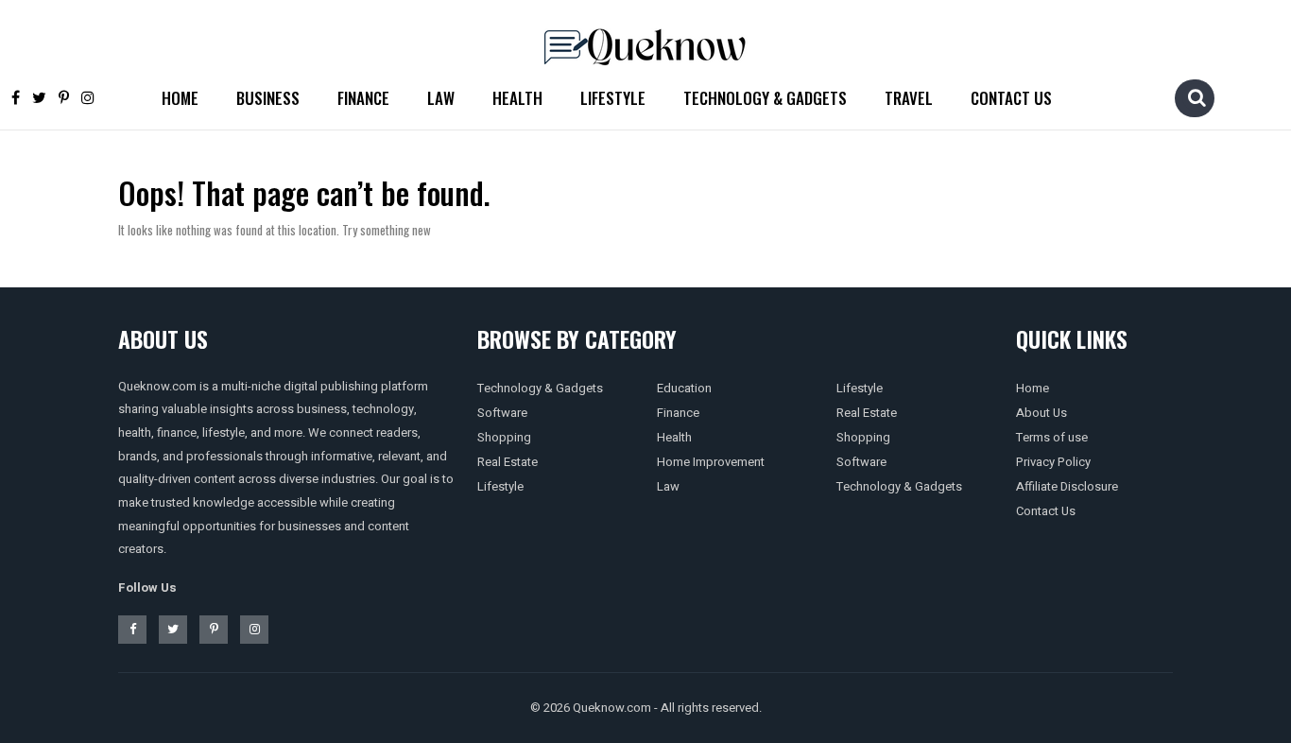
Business (268, 98)
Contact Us (1011, 98)
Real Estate (507, 462)
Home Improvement (711, 462)
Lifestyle (613, 98)
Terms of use (1052, 437)
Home (180, 98)
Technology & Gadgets (765, 98)
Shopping (504, 437)
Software (502, 413)
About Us (1041, 413)
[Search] (1196, 97)
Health (517, 98)
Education (684, 388)
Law (441, 98)
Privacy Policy (1053, 462)
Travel (909, 98)
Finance (363, 98)
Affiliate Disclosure (1067, 486)
